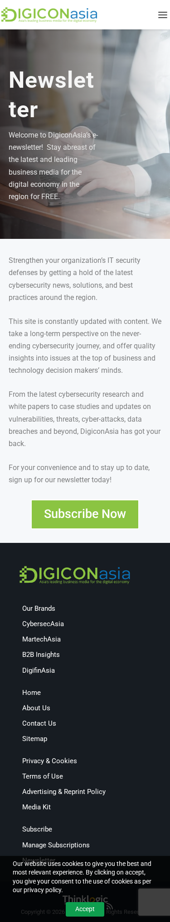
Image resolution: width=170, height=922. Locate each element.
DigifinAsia (38, 670)
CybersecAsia (43, 624)
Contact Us (39, 723)
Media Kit (36, 807)
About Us (36, 708)
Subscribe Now (85, 514)
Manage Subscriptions (56, 845)
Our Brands (38, 608)
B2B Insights (41, 655)
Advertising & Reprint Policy (64, 792)
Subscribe (37, 829)
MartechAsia (41, 639)
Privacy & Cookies (49, 761)
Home (31, 693)
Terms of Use (42, 776)
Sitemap (34, 739)
